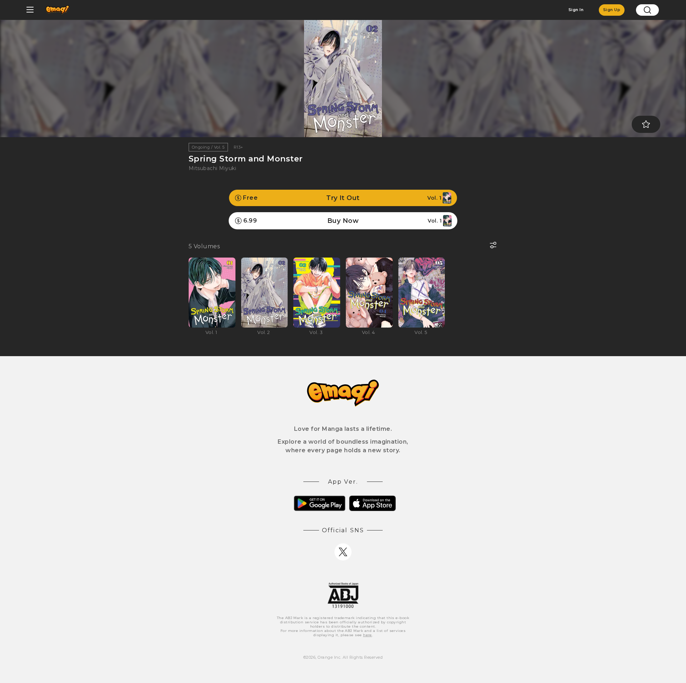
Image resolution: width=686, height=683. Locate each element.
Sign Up (611, 9)
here (367, 635)
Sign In (575, 9)
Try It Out (342, 198)
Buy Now (342, 221)
